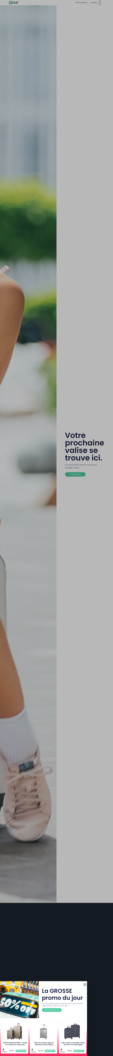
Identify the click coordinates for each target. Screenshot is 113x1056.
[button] (85, 984)
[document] (56, 528)
